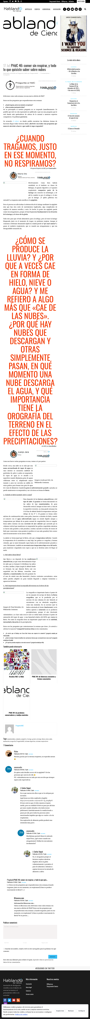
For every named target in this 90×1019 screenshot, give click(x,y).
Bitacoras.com (19, 898)
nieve (47, 739)
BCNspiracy (64, 1)
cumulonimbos (11, 739)
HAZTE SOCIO (81, 1)
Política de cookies (21, 1014)
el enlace (16, 121)
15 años (73, 131)
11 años (73, 76)
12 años (73, 120)
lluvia (43, 739)
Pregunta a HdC (22, 73)
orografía (13, 741)
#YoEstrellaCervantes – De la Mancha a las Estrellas (73, 71)
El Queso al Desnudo (74, 128)
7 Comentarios (44, 73)
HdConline (71, 1)
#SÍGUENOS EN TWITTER (45, 968)
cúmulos (18, 739)
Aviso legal (29, 987)
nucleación (6, 741)
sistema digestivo (30, 741)
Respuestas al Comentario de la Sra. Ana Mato (73, 103)
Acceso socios (29, 994)
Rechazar (71, 1011)
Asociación (29, 984)
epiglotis (24, 739)
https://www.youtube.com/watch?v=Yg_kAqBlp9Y (36, 800)
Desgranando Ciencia (54, 1)
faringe (29, 739)
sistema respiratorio (42, 741)
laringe (39, 739)
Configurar (81, 1011)
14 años (73, 108)
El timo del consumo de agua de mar (74, 117)
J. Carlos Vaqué (25, 788)
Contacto (28, 991)
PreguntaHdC (34, 73)
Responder (31, 754)
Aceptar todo (60, 1011)
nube (50, 739)
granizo (34, 739)
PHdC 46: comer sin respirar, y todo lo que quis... (31, 879)
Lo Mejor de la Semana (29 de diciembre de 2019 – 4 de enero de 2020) (74, 87)
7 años (74, 93)
